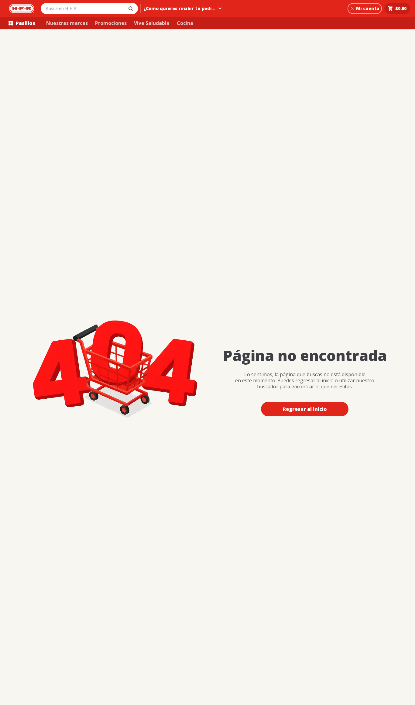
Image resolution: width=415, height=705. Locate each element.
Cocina (185, 23)
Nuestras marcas (67, 23)
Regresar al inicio (305, 409)
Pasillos (25, 23)
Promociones (111, 23)
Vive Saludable (152, 23)
